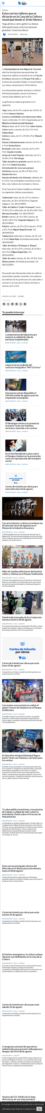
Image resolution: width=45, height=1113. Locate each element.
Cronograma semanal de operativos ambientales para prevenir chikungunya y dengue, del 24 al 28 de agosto (22, 1049)
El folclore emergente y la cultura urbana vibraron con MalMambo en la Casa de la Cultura (22, 956)
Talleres (21, 296)
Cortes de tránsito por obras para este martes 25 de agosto (20, 913)
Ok (39, 1109)
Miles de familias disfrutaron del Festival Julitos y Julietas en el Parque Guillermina (22, 572)
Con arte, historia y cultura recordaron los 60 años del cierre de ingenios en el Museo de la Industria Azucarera (22, 525)
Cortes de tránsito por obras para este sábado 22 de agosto (20, 1005)
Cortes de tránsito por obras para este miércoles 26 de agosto (21, 487)
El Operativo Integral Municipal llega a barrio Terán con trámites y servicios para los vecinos (22, 758)
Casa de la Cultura (9, 296)
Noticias (5, 10)
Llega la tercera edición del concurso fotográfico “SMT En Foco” (23, 366)
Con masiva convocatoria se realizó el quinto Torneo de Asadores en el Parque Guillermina (21, 707)
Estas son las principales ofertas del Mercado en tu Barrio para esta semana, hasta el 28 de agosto (21, 868)
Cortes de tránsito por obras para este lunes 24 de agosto (20, 664)
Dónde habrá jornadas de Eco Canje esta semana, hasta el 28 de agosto (22, 618)
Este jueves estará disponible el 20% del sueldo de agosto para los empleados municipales (22, 395)
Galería (34, 40)
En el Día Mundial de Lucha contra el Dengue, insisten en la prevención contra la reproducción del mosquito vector (23, 457)
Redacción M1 (13, 34)
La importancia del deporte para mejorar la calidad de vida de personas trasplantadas (21, 337)
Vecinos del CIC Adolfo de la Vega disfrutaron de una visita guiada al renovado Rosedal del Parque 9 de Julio (21, 1099)
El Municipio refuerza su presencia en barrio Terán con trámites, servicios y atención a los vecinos (22, 425)
